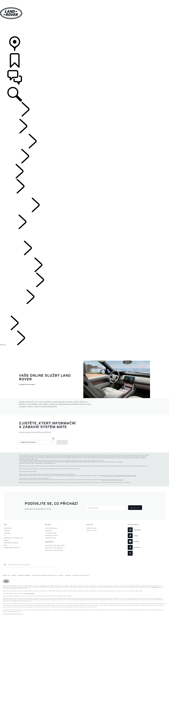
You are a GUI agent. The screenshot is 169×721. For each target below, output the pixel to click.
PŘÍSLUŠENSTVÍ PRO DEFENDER (54, 548)
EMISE (5, 545)
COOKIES (60, 575)
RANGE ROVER (8, 528)
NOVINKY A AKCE (91, 530)
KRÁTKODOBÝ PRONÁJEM (11, 542)
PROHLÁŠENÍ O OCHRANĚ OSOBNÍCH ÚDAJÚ (44, 575)
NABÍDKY (6, 540)
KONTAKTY (68, 575)
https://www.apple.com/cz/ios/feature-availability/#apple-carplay (119, 475)
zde (36, 459)
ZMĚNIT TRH (6, 575)
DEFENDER (7, 530)
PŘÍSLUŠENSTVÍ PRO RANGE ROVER (55, 545)
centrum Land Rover (29, 593)
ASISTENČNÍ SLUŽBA (51, 533)
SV (4, 535)
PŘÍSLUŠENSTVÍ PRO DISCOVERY (54, 550)
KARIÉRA (13, 575)
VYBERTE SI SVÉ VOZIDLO (28, 442)
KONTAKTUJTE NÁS (50, 538)
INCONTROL (48, 530)
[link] (84, 27)
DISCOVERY (7, 533)
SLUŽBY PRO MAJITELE (51, 528)
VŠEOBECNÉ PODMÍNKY (24, 575)
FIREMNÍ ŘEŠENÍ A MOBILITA (12, 547)
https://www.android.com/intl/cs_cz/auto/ (112, 479)
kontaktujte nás (155, 587)
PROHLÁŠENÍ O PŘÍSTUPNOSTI (80, 575)
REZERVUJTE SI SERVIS (51, 535)
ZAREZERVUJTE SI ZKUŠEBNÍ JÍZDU (13, 538)
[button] (84, 1)
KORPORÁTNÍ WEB (91, 528)
